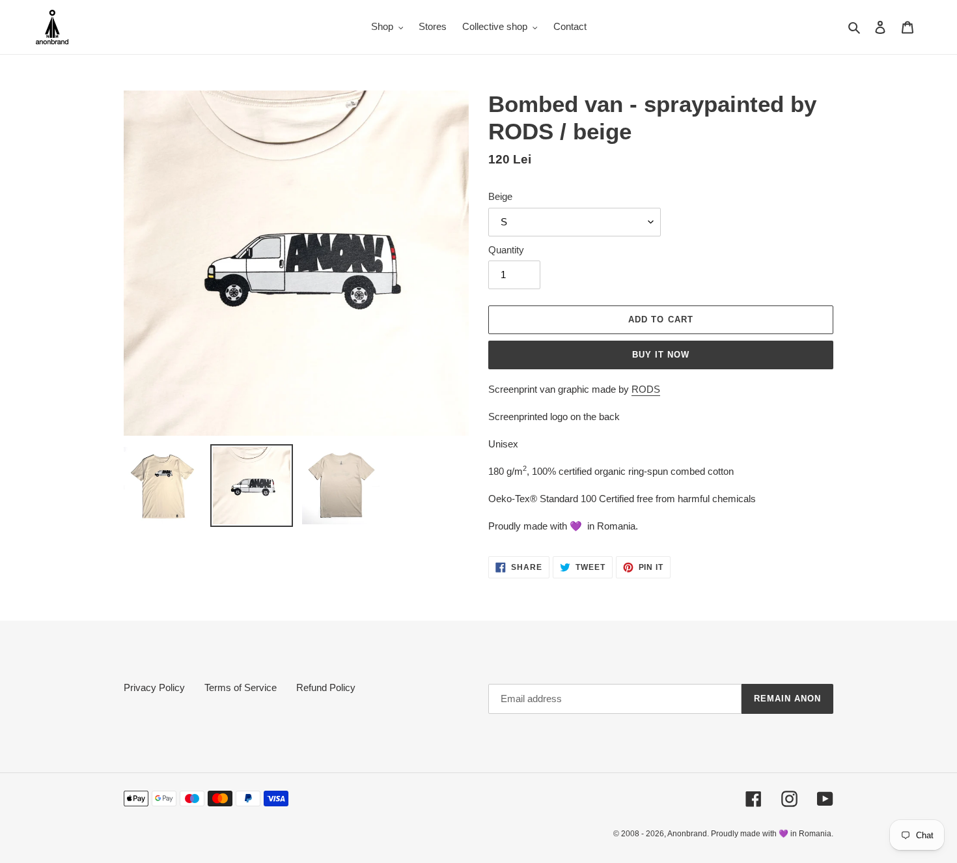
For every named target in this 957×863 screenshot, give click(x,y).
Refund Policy (325, 687)
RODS (645, 389)
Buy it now (660, 355)
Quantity (506, 249)
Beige (500, 196)
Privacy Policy (154, 687)
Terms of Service (240, 687)
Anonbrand (687, 833)
